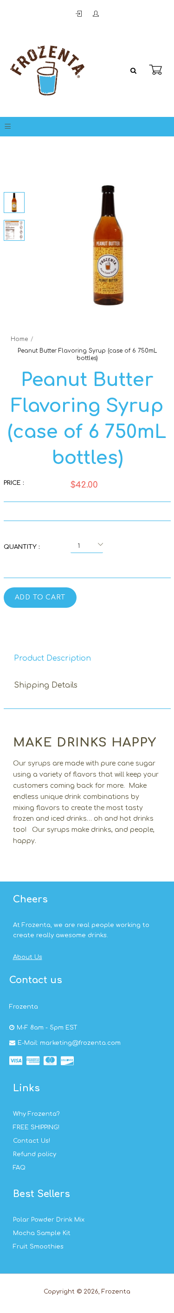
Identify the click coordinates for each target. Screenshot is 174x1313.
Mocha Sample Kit (42, 1233)
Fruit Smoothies (38, 1246)
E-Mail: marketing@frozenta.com (69, 1043)
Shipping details (45, 685)
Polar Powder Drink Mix (48, 1219)
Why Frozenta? (36, 1114)
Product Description (52, 658)
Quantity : (21, 547)
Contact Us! (31, 1141)
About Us (27, 957)
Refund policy (34, 1154)
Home (19, 339)
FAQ (19, 1168)
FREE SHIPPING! (36, 1127)
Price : (14, 483)
